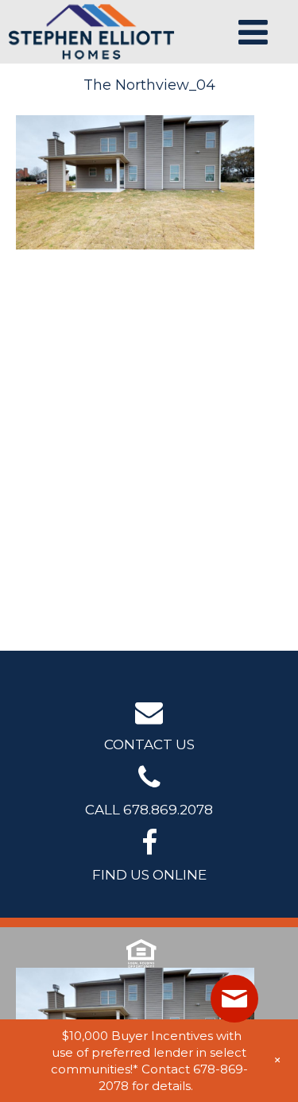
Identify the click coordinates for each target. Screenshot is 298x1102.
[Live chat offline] (234, 999)
